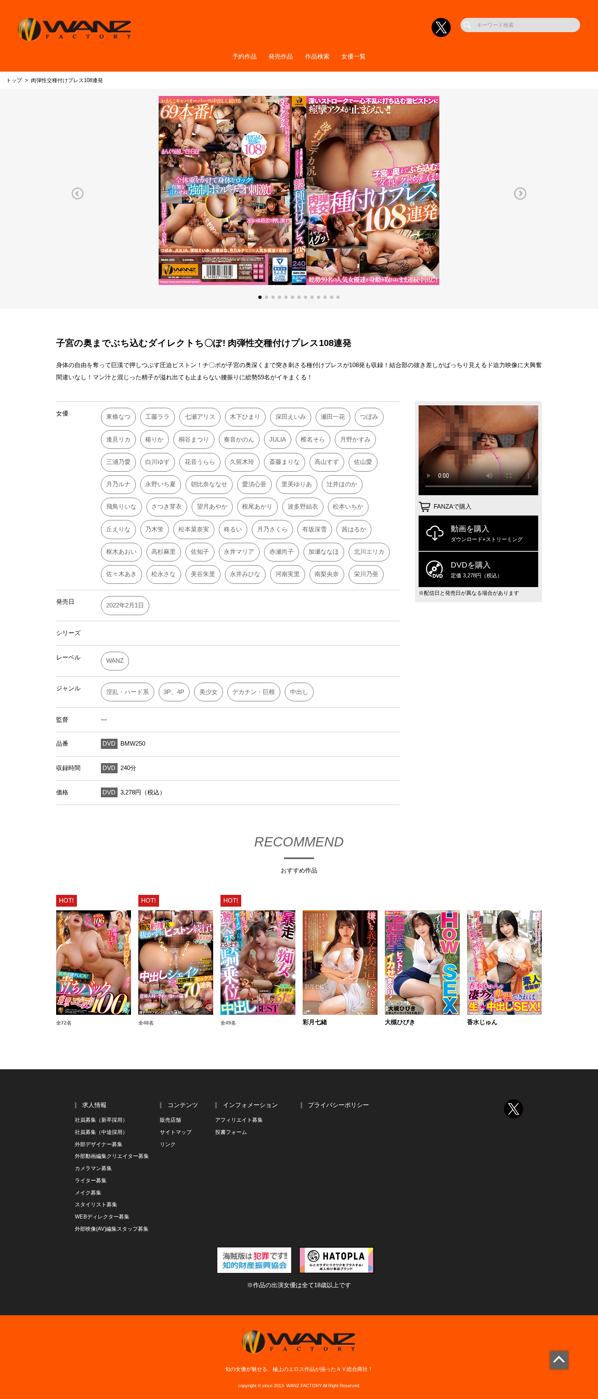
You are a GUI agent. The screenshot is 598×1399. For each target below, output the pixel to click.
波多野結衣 (303, 506)
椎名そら (313, 439)
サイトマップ (176, 1132)
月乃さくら (272, 529)
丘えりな (118, 529)
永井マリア (239, 551)
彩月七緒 (315, 1022)
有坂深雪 (314, 529)
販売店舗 (170, 1120)
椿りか (154, 439)
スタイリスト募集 (96, 1204)
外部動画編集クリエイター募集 (112, 1156)
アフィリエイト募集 (239, 1120)
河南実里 (287, 574)
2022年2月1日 (125, 605)
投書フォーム (231, 1132)
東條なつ (118, 416)
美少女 (208, 692)
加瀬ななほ (323, 551)
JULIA (277, 439)
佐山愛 (363, 462)
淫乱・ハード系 (127, 692)
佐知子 (200, 551)
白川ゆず (157, 462)
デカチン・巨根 (253, 692)
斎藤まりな (284, 462)
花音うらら (200, 462)
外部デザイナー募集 (98, 1144)
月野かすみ (355, 439)
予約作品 (244, 56)
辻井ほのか (342, 484)
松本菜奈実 (194, 529)
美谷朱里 (203, 574)
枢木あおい (121, 551)
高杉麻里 (163, 551)
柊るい (233, 529)
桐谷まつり (194, 439)
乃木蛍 (154, 529)
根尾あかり (257, 506)
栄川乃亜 (366, 574)
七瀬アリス (200, 416)
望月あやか (212, 506)
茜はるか (354, 529)
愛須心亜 (254, 484)
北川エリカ (369, 551)
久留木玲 (242, 462)
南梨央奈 (326, 574)
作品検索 (317, 56)
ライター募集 (91, 1180)
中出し (299, 692)
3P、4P (174, 692)
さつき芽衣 (166, 506)
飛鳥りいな (121, 506)
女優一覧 (353, 56)
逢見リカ (118, 439)
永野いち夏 (160, 484)
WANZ (115, 660)
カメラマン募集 (93, 1168)
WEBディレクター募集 (102, 1217)
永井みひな (245, 574)
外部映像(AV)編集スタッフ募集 (111, 1229)
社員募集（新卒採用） (101, 1120)
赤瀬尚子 (281, 551)
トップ (14, 80)
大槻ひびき (400, 1022)
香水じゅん (482, 1022)
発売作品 (280, 56)
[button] (78, 193)
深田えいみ (290, 416)
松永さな (163, 574)
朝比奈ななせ (209, 484)
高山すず (326, 462)
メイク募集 (88, 1193)
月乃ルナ (118, 484)
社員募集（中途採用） (101, 1132)
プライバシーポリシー (338, 1105)
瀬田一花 (333, 416)
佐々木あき (121, 574)
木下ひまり (245, 416)
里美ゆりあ (297, 484)
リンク (168, 1144)
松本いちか (348, 506)
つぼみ (369, 416)
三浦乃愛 (118, 462)
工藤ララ (157, 416)
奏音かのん (239, 439)
